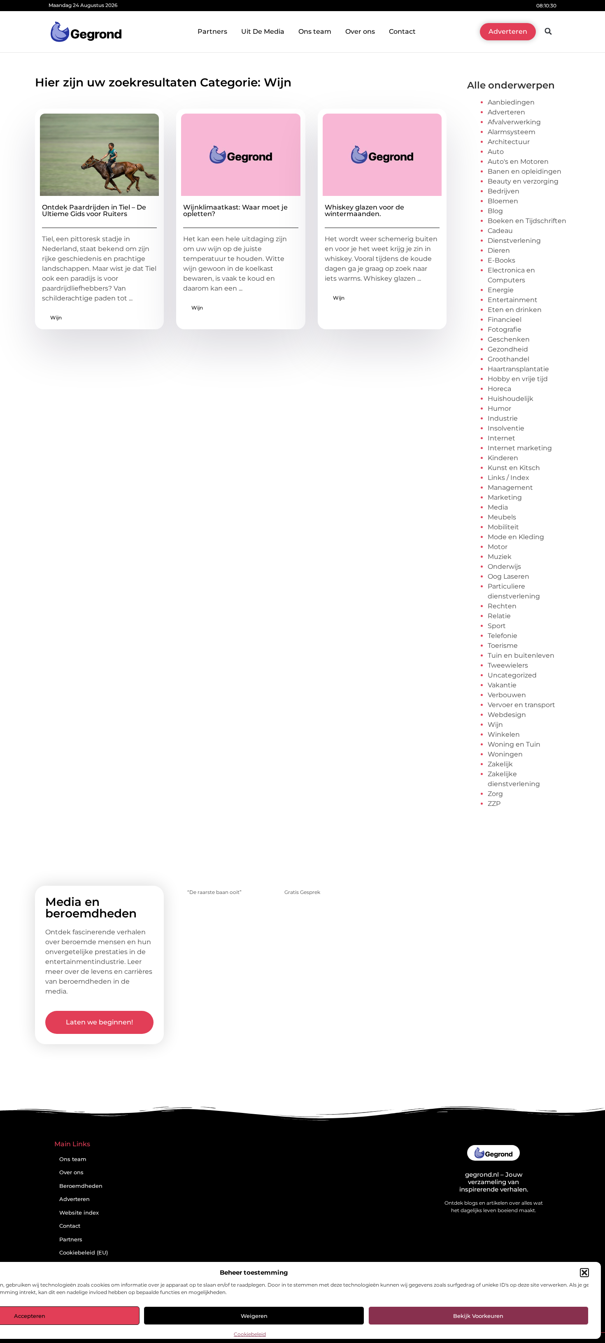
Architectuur (509, 142)
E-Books (501, 260)
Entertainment (513, 300)
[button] (584, 1273)
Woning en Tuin (514, 744)
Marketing (505, 497)
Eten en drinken (515, 310)
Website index (79, 1213)
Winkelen (504, 734)
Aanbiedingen (511, 102)
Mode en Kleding (516, 537)
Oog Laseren (508, 576)
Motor (497, 547)
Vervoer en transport (521, 705)
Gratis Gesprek (302, 892)
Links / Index (508, 478)
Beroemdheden (80, 1186)
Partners (212, 31)
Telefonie (502, 636)
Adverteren (506, 112)
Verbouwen (507, 695)
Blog (495, 211)
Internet (501, 438)
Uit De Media (262, 31)
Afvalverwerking (514, 122)
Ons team (314, 31)
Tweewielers (508, 665)
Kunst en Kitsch (514, 468)
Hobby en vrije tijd (518, 379)
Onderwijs (504, 566)
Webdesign (507, 715)
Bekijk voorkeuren (478, 1316)
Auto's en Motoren (518, 161)
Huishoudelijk (510, 399)
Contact (402, 31)
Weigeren (254, 1316)
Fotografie (504, 329)
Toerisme (503, 645)
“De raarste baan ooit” (214, 892)
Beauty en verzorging (523, 181)
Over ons (360, 31)
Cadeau (500, 231)
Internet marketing (520, 448)
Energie (501, 290)
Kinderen (503, 458)
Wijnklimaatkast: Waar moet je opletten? (235, 210)
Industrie (503, 418)
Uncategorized (512, 675)
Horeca (499, 389)
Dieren (499, 250)
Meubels (502, 517)
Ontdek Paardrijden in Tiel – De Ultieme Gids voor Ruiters (94, 210)
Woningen (505, 754)
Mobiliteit (503, 527)
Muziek (500, 557)
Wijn (56, 317)
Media (498, 507)
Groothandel (508, 359)
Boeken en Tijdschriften (527, 221)
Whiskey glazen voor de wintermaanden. (364, 210)
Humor (499, 408)
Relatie (499, 616)
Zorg (495, 794)
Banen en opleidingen (524, 171)
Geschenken (509, 339)
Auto (496, 152)
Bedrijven (503, 191)
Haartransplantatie (518, 369)
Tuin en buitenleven (521, 655)
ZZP (494, 804)
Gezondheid (508, 349)
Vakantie (502, 685)
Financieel (504, 320)
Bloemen (503, 201)
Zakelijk (500, 764)
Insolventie (506, 428)
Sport (497, 626)
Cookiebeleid (250, 1334)
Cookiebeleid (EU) (83, 1253)
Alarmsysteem (511, 132)
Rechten (502, 606)
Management (510, 487)
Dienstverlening (514, 240)
